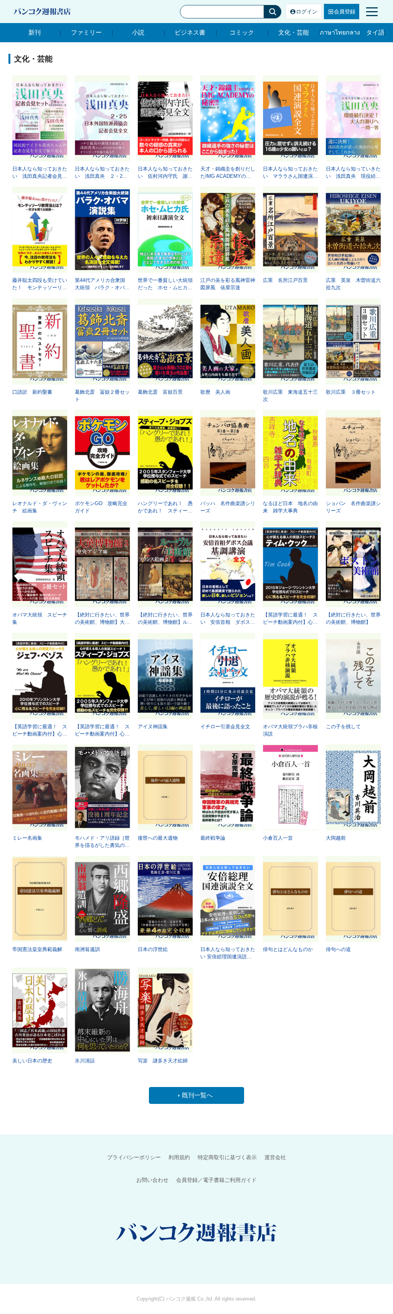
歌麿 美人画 (215, 392)
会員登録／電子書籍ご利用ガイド (216, 1180)
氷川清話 (85, 1061)
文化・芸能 (293, 32)
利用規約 (179, 1157)
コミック (242, 32)
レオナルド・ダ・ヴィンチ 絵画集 (39, 507)
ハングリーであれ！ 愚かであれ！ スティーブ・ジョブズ (165, 507)
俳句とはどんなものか (288, 949)
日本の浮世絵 (153, 949)
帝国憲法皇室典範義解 (37, 949)
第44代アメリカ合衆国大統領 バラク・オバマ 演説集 (102, 284)
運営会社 (275, 1157)
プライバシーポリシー (134, 1157)
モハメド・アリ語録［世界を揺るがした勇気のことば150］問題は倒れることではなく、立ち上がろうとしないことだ (102, 842)
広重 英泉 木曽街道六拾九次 (353, 283)
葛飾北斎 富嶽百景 (160, 392)
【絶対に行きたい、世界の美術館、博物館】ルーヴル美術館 (165, 619)
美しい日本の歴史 (32, 1061)
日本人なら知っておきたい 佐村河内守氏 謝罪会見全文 (165, 173)
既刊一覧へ (197, 1095)
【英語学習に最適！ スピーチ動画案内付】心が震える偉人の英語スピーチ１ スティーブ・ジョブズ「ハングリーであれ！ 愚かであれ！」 (102, 730)
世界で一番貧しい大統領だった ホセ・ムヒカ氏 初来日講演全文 (165, 284)
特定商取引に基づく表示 (227, 1157)
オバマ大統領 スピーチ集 (39, 618)
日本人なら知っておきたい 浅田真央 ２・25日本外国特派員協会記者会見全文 (102, 173)
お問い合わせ (152, 1180)
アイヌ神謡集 (153, 726)
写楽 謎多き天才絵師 (163, 1061)
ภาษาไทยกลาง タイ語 (352, 32)
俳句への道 (338, 949)
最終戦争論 (212, 838)
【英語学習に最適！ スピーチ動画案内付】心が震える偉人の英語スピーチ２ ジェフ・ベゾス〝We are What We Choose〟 (39, 730)
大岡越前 (336, 838)
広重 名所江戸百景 (285, 280)
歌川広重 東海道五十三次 (290, 395)
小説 (138, 32)
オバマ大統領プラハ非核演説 (290, 730)
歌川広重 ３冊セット (351, 392)
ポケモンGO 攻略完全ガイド (101, 507)
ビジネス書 (190, 32)
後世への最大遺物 (158, 838)
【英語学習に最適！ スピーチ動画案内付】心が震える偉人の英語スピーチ (290, 619)
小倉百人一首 (278, 838)
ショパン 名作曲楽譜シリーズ (353, 507)
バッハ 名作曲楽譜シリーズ (227, 507)
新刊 (34, 32)
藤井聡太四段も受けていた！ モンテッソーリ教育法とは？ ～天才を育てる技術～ (39, 284)
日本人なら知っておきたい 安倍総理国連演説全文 (227, 953)
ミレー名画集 (27, 838)
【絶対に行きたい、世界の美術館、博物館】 (353, 618)
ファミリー (86, 32)
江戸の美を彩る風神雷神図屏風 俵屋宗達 (227, 283)
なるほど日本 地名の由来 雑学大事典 (290, 507)
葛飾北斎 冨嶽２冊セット (102, 395)
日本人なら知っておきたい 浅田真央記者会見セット (39, 173)
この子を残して (343, 726)
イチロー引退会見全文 (225, 726)
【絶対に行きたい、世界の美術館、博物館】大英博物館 (102, 619)
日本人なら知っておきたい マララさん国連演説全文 (290, 173)
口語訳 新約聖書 (32, 392)
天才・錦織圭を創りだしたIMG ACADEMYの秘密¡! (227, 173)
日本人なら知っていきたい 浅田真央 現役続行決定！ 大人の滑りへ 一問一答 (353, 173)
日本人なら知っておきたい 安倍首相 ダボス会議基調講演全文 (227, 619)
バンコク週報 (181, 1299)
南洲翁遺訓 (87, 949)
